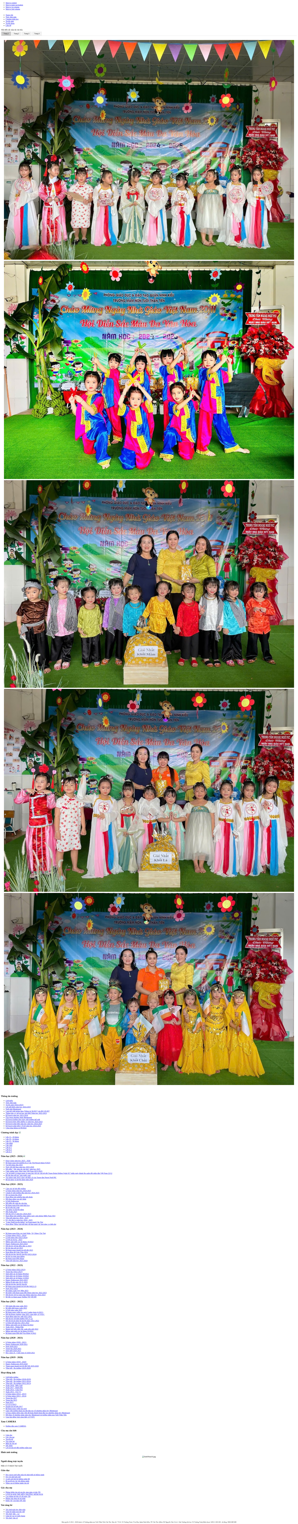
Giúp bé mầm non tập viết (15, 1512)
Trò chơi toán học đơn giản (15, 1510)
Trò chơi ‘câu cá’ (12, 1518)
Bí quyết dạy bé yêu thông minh (17, 1481)
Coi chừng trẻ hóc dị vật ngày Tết (18, 1496)
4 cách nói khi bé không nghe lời (18, 1479)
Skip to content (11, 3)
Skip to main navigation (14, 5)
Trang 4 (36, 34)
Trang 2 (16, 34)
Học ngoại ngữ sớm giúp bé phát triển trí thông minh (25, 1475)
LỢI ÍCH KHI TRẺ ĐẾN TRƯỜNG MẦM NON (24, 1494)
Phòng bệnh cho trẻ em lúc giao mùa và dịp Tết (23, 1492)
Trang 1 (6, 34)
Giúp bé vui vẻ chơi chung (15, 1516)
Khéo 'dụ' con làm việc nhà (16, 1501)
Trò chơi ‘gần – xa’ (13, 1514)
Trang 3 (26, 34)
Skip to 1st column (12, 7)
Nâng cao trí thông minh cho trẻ (17, 1483)
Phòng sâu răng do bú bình (15, 1499)
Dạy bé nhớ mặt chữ (13, 1477)
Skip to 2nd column (13, 9)
